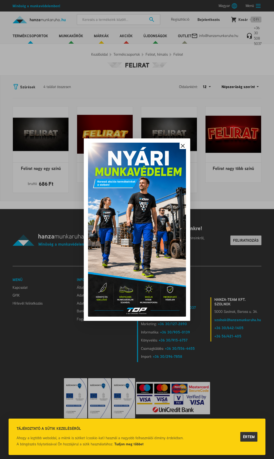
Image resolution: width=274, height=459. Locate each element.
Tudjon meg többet (129, 443)
